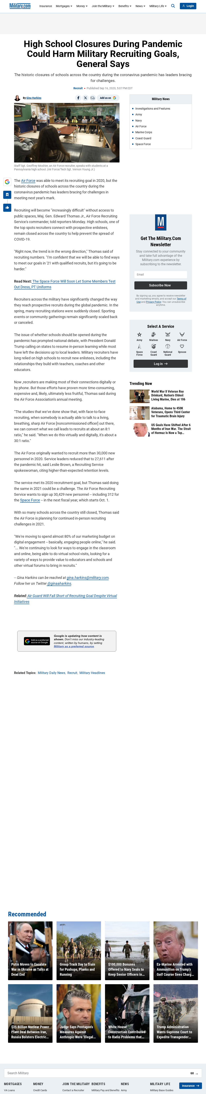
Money (80, 6)
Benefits (123, 6)
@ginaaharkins (59, 583)
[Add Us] (7, 182)
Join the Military (102, 6)
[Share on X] (85, 98)
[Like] (7, 208)
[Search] (173, 6)
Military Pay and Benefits (105, 1090)
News (139, 6)
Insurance (45, 6)
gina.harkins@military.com (88, 577)
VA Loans (9, 1090)
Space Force (30, 500)
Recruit (78, 88)
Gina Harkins (33, 98)
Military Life (156, 6)
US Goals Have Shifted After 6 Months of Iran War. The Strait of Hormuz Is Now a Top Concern (171, 429)
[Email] (93, 98)
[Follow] (7, 195)
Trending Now (141, 383)
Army (124, 1090)
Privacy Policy (153, 302)
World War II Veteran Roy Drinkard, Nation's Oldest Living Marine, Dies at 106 (168, 395)
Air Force (28, 180)
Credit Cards (40, 1090)
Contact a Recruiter (73, 1090)
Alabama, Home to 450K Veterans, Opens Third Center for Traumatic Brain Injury (170, 412)
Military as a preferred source (74, 646)
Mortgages (63, 6)
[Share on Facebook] (78, 98)
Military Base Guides (161, 1090)
